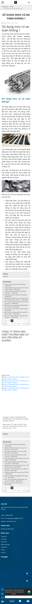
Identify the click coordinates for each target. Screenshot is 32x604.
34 (14, 490)
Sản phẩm (4, 542)
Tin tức (3, 550)
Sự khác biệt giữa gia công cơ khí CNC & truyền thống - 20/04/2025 (16, 288)
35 (11, 323)
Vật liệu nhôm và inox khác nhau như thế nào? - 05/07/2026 (16, 448)
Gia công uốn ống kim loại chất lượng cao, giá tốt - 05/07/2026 (16, 462)
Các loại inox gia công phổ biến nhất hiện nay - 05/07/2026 (15, 455)
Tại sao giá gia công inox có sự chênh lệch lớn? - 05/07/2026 (15, 452)
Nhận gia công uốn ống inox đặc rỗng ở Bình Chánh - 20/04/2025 (16, 306)
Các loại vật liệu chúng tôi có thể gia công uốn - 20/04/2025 (15, 292)
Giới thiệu (4, 539)
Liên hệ (3, 552)
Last (23, 323)
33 (11, 490)
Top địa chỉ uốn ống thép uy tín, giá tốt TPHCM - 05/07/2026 (16, 469)
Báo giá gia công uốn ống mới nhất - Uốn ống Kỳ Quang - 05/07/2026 (17, 466)
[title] (12, 601)
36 (14, 323)
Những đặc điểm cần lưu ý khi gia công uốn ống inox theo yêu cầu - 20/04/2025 (16, 299)
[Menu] (2, 2)
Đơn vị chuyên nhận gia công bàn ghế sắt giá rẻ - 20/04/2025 (16, 316)
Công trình (4, 547)
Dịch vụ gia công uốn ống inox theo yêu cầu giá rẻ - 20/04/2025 (16, 302)
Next (18, 323)
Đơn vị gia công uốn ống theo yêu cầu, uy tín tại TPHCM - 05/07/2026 (16, 480)
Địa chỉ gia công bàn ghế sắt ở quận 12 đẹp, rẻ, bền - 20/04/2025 (16, 313)
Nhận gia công (5, 544)
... (8, 323)
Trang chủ (4, 536)
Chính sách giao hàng (7, 529)
